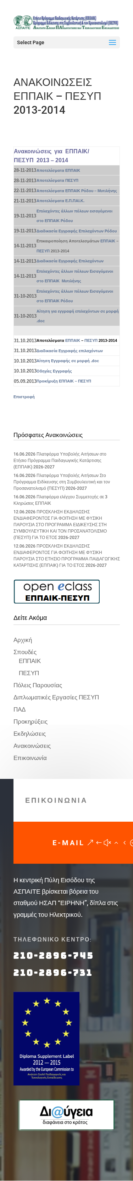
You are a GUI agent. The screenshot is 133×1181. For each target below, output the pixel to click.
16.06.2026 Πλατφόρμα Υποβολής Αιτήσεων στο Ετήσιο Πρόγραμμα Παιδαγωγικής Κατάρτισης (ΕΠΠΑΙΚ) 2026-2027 (59, 460)
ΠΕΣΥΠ (43, 251)
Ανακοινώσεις (32, 745)
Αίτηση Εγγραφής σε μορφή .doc (68, 361)
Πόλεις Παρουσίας (37, 685)
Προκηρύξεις (30, 721)
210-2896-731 (53, 972)
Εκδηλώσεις (29, 733)
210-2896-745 (53, 955)
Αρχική (22, 639)
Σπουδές (25, 652)
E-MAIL (68, 842)
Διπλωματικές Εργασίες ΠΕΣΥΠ (56, 697)
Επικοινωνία (30, 757)
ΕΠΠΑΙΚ (107, 241)
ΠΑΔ (19, 709)
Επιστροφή (24, 397)
